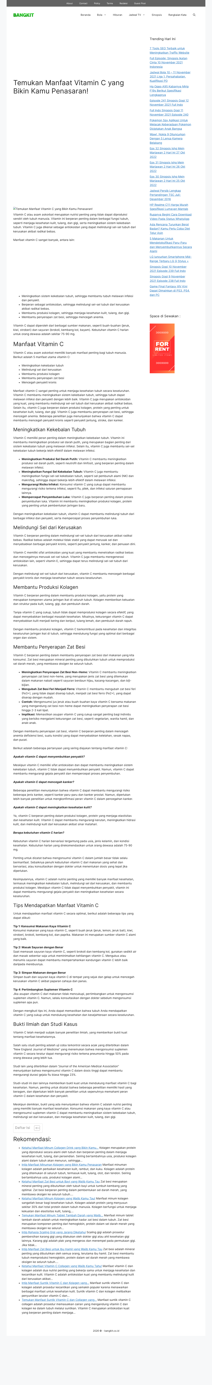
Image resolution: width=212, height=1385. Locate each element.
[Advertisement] (75, 53)
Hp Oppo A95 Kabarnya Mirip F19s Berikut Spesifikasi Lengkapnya (169, 91)
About (69, 3)
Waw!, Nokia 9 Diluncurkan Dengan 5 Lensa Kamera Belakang (167, 138)
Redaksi (124, 3)
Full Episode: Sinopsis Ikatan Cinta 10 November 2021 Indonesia (168, 62)
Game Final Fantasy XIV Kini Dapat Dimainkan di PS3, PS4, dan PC (170, 291)
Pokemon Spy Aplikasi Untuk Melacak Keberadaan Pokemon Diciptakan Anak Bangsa (170, 124)
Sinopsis (157, 14)
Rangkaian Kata (177, 14)
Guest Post (140, 3)
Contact (83, 3)
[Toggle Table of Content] (35, 1128)
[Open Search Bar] (194, 15)
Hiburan (117, 14)
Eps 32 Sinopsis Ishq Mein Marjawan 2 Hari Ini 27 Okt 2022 (167, 153)
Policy (97, 3)
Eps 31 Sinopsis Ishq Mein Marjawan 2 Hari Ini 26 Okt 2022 (167, 167)
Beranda (85, 14)
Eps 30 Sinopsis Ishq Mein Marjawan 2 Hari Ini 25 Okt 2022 (167, 181)
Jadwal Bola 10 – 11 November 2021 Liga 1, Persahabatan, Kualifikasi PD (170, 77)
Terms (110, 3)
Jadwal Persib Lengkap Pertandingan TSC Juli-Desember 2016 (165, 195)
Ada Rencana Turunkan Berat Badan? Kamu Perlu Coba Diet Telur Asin (170, 229)
